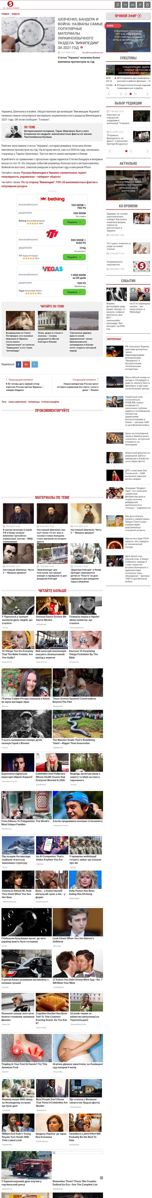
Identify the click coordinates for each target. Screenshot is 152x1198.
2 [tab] (126, 94)
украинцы (34, 402)
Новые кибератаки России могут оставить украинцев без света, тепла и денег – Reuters (78, 387)
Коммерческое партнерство (114, 263)
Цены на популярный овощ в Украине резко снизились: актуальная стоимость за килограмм (137, 439)
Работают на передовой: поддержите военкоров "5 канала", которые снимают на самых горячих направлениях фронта (118, 123)
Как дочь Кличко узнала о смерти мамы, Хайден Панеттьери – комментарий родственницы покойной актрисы (137, 523)
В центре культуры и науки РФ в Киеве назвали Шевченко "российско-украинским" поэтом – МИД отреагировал (18, 535)
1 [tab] (121, 94)
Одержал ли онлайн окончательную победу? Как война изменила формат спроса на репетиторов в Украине (117, 222)
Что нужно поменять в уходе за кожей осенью (119, 246)
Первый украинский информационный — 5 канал (10, 5)
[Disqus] (52, 456)
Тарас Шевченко (17, 402)
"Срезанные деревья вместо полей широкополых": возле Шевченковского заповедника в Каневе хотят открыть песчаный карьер (83, 342)
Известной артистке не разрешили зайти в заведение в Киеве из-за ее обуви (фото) (137, 457)
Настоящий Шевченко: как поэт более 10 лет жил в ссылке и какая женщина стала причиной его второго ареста (51, 535)
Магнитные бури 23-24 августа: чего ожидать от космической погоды (137, 542)
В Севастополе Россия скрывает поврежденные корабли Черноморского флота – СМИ (125, 88)
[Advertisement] (52, 244)
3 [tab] (131, 94)
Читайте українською (92, 51)
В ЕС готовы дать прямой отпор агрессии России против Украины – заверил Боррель (24, 387)
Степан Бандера (50, 402)
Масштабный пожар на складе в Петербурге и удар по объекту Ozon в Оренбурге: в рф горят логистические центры (137, 383)
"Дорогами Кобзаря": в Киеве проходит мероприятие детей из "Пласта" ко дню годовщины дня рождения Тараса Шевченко (86, 575)
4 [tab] (135, 94)
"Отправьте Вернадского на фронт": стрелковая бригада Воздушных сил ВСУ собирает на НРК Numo (118, 142)
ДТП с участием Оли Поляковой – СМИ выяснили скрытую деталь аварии (136, 474)
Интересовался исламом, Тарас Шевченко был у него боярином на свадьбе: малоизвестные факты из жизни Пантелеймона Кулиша (58, 133)
